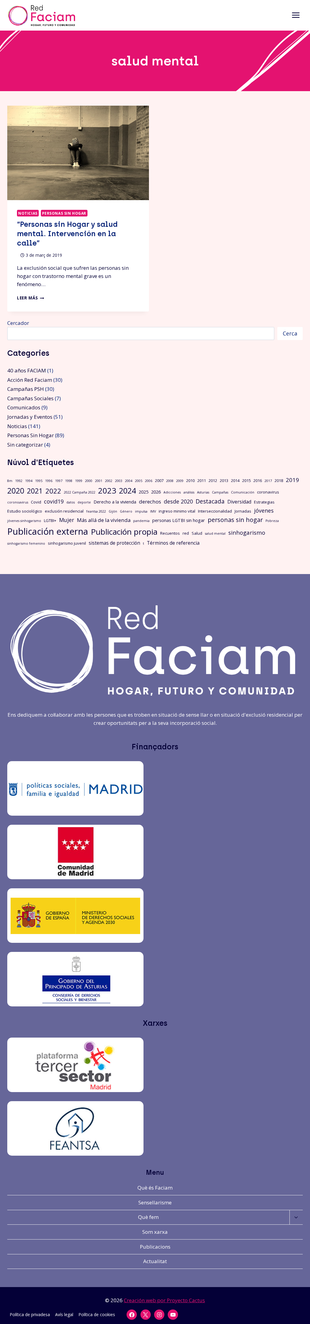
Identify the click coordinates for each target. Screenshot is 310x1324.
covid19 (54, 501)
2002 (108, 481)
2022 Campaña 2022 (79, 492)
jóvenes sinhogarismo (24, 521)
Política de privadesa (30, 1314)
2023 (107, 490)
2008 (169, 481)
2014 (235, 480)
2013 (224, 480)
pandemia (141, 521)
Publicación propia (124, 531)
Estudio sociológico (24, 511)
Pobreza (272, 521)
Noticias (28, 213)
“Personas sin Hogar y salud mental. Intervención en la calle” (67, 233)
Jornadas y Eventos (29, 416)
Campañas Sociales (30, 398)
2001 (98, 481)
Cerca (290, 333)
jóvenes (264, 510)
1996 (48, 481)
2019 (292, 480)
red (186, 533)
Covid (36, 502)
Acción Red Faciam (29, 379)
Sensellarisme (155, 1202)
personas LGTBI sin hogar (178, 520)
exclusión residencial (64, 511)
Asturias (203, 492)
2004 (128, 481)
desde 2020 (178, 501)
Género (126, 511)
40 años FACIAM (26, 370)
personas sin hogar (235, 520)
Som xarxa (155, 1231)
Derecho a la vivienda (115, 502)
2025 (143, 492)
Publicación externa (47, 531)
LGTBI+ (50, 520)
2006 (148, 481)
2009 (179, 481)
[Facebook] (132, 1314)
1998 (68, 481)
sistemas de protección (114, 543)
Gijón (113, 511)
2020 (15, 491)
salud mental (215, 533)
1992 (18, 481)
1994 (28, 481)
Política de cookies (96, 1314)
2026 (156, 492)
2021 (35, 491)
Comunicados (23, 407)
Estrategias (264, 502)
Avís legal (64, 1314)
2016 (257, 480)
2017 (268, 481)
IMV (153, 511)
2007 (159, 480)
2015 (246, 480)
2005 (138, 481)
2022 (53, 491)
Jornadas (243, 511)
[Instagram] (159, 1314)
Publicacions (155, 1246)
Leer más (30, 298)
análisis (188, 492)
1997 (58, 481)
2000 (88, 481)
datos (70, 502)
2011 (201, 480)
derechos (150, 501)
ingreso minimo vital (177, 511)
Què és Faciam (155, 1187)
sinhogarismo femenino (26, 543)
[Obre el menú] (296, 15)
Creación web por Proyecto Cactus (164, 1300)
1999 (78, 481)
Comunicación (242, 492)
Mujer (66, 519)
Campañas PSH (25, 388)
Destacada (210, 501)
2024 (127, 490)
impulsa (141, 511)
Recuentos (170, 533)
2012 (213, 480)
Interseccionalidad (215, 511)
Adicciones (172, 492)
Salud (197, 533)
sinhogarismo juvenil (67, 543)
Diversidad (239, 501)
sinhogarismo (246, 532)
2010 (190, 480)
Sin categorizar (25, 444)
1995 (38, 481)
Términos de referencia (173, 543)
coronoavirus (17, 502)
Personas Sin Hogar (64, 213)
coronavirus (268, 492)
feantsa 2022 (96, 511)
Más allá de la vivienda (103, 520)
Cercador (18, 322)
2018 (279, 480)
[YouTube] (173, 1314)
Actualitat (155, 1261)
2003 (118, 481)
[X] (145, 1314)
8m (9, 481)
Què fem (148, 1216)
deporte (84, 502)
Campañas (220, 492)
